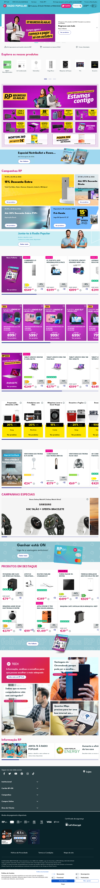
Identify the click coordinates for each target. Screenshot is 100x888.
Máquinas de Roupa (65, 71)
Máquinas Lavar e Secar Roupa (55, 404)
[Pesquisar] (80, 6)
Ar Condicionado (21, 71)
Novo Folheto (11, 258)
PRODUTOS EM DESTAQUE (19, 566)
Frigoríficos (51, 71)
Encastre (94, 71)
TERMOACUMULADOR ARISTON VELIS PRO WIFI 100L (90, 575)
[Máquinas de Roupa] (65, 64)
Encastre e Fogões (76, 403)
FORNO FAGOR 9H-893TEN (66, 575)
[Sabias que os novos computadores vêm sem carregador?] (28, 712)
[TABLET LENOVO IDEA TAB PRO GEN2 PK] (78, 366)
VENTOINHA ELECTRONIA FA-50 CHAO (78, 455)
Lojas (88, 772)
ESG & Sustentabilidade (20, 2)
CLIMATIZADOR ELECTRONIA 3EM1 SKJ (55, 455)
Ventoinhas (36, 71)
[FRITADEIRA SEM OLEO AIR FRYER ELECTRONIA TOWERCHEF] (12, 584)
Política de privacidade (42, 871)
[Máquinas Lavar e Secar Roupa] (55, 415)
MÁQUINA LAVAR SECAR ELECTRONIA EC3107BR (12, 607)
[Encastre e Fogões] (76, 415)
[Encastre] (95, 64)
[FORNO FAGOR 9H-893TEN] (68, 584)
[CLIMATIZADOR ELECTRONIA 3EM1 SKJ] (56, 462)
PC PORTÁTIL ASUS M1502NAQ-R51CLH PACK (56, 261)
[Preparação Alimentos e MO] (12, 415)
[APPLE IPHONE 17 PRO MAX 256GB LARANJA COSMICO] (46, 616)
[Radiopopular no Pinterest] (22, 774)
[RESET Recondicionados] (7, 64)
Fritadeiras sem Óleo (33, 404)
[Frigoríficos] (51, 64)
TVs (80, 71)
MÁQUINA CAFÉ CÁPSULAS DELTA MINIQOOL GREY (78, 606)
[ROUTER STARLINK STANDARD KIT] (46, 584)
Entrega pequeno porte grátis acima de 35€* (67, 2)
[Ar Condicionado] (21, 64)
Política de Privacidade (19, 853)
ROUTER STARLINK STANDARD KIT (43, 575)
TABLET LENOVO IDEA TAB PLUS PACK (56, 358)
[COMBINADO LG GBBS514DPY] (34, 269)
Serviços (34, 2)
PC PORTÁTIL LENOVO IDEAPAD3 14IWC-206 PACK (77, 262)
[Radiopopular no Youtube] (15, 774)
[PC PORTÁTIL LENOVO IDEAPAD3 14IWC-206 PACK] (78, 269)
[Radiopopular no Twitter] (9, 774)
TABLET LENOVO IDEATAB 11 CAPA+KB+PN (33, 358)
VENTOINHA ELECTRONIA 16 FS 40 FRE (33, 455)
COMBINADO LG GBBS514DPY (30, 261)
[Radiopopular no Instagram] (28, 774)
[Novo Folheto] (12, 270)
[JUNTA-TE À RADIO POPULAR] (13, 750)
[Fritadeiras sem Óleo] (33, 415)
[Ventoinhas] (36, 64)
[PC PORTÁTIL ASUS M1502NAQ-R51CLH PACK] (56, 269)
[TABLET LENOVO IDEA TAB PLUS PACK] (56, 366)
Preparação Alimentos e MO (11, 404)
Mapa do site (69, 853)
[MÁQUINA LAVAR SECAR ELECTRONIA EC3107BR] (12, 616)
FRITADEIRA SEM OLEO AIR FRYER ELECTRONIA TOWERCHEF (11, 575)
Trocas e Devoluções (90, 2)
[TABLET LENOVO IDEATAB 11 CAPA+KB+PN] (34, 366)
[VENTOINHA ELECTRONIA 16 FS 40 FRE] (34, 462)
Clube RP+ (43, 2)
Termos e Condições (45, 853)
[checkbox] (53, 874)
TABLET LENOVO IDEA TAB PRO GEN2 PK (78, 358)
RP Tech (6, 2)
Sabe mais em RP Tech (16, 677)
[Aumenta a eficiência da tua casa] (67, 750)
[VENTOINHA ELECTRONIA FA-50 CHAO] (78, 462)
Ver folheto (24, 161)
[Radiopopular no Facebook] (4, 774)
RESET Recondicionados (7, 71)
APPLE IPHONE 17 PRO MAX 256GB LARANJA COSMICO (45, 607)
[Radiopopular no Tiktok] (33, 774)
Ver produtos (11, 202)
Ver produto (11, 338)
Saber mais (24, 244)
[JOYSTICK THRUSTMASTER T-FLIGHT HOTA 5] (29, 583)
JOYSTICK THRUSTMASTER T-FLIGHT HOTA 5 (29, 575)
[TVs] (80, 64)
